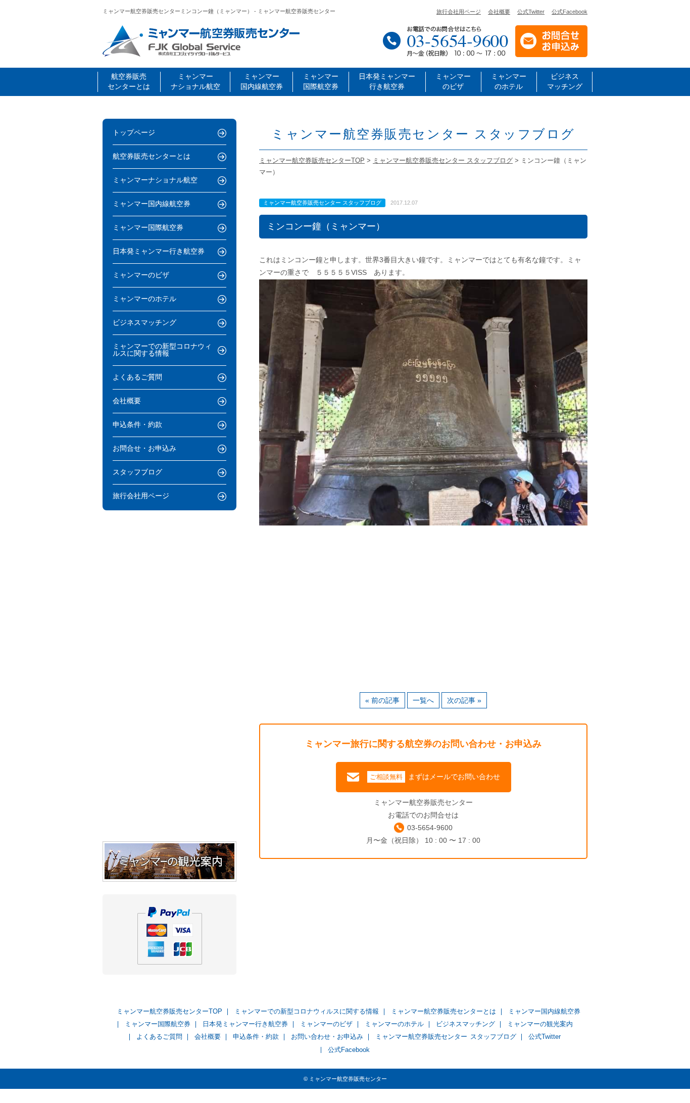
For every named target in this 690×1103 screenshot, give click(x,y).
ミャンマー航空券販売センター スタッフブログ (445, 1037)
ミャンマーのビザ (453, 81)
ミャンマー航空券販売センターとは (443, 1012)
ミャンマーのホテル (508, 81)
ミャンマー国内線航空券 (261, 81)
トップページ (134, 132)
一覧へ (423, 700)
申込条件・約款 (137, 424)
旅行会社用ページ (458, 12)
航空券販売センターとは (129, 81)
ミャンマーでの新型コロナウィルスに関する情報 (162, 350)
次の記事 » (464, 700)
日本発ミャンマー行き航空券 (387, 81)
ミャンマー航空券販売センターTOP (169, 1012)
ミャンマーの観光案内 (540, 1024)
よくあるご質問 (137, 377)
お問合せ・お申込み (144, 448)
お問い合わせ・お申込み (327, 1037)
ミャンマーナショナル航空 (195, 81)
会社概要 (499, 12)
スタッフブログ (137, 472)
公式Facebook (569, 12)
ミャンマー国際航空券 (320, 81)
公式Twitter (531, 12)
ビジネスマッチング (564, 81)
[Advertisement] (423, 606)
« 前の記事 (382, 700)
